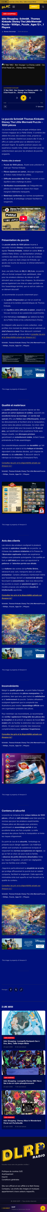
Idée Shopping (9, 14)
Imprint (4, 1177)
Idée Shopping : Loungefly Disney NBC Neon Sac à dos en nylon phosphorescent (22, 1082)
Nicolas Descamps (10, 31)
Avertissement (7, 1174)
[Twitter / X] (16, 990)
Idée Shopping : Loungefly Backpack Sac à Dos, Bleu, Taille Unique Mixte (21, 1042)
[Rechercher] (43, 7)
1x (5, 106)
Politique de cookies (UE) (12, 1171)
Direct (34, 7)
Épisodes (40, 106)
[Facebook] (11, 990)
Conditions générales (10, 1179)
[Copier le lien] (21, 990)
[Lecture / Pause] (23, 98)
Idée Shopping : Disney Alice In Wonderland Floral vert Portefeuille (22, 1122)
